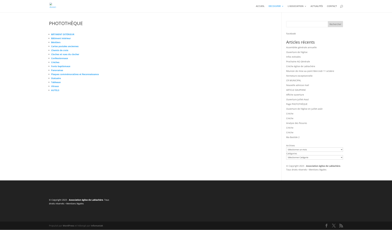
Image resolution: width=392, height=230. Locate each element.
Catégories (291, 153)
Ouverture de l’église (296, 52)
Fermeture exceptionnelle (299, 75)
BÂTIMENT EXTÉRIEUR (62, 34)
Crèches (55, 62)
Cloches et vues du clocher (65, 54)
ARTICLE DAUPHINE (296, 89)
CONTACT (332, 6)
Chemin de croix (59, 50)
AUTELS (55, 90)
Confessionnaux (59, 58)
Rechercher (335, 24)
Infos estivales (293, 56)
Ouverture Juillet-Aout (297, 99)
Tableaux (56, 82)
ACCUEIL (260, 6)
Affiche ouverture (295, 94)
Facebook (291, 33)
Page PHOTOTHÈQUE (296, 104)
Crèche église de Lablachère (300, 66)
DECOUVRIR (275, 6)
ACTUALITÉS (317, 6)
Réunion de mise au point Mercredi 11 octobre (310, 71)
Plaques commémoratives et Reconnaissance (75, 74)
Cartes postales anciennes (65, 46)
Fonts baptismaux (60, 66)
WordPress (68, 225)
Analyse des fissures (296, 123)
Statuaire (56, 78)
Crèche (289, 113)
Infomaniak (97, 225)
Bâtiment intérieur (61, 38)
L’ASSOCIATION (295, 6)
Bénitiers (55, 42)
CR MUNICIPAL (293, 80)
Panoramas (57, 70)
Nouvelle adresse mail (297, 85)
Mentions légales (317, 169)
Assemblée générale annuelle (301, 47)
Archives (290, 145)
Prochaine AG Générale (298, 61)
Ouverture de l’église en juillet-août (304, 108)
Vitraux (55, 86)
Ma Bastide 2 (293, 137)
